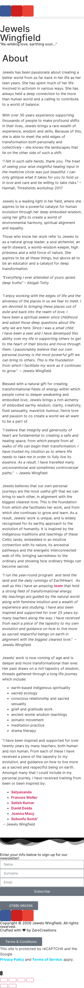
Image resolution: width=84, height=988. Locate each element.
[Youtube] (16, 11)
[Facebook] (5, 11)
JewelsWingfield (20, 33)
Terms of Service (46, 959)
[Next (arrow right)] (12, 986)
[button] (42, 18)
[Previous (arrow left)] (4, 986)
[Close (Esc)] (30, 980)
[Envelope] (28, 11)
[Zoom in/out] (4, 980)
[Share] (21, 980)
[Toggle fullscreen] (12, 980)
